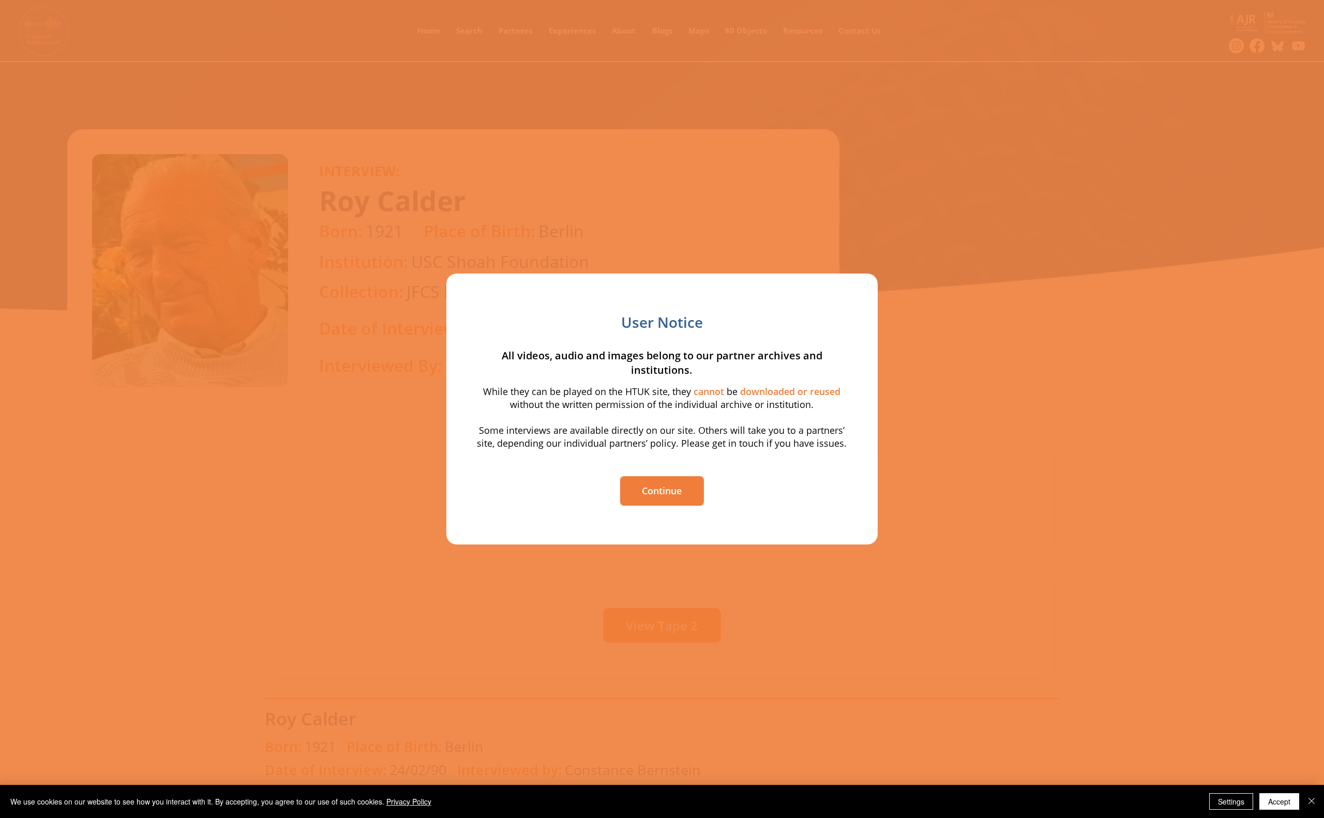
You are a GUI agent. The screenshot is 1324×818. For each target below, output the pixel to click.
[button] (662, 491)
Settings (1231, 801)
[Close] (1311, 801)
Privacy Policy (408, 801)
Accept (1279, 801)
